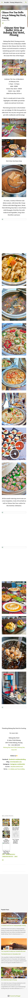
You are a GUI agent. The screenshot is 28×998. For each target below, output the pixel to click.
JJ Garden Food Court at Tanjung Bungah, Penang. (13, 925)
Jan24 (15, 856)
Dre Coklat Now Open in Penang (9, 979)
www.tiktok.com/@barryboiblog (16, 769)
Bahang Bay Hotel (10, 854)
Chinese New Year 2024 (7, 856)
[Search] (26, 2)
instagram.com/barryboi (17, 764)
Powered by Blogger (14, 996)
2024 (3, 854)
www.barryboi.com (16, 762)
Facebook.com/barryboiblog (17, 759)
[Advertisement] (14, 890)
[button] (3, 23)
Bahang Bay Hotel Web (10, 747)
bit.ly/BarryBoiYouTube (17, 766)
